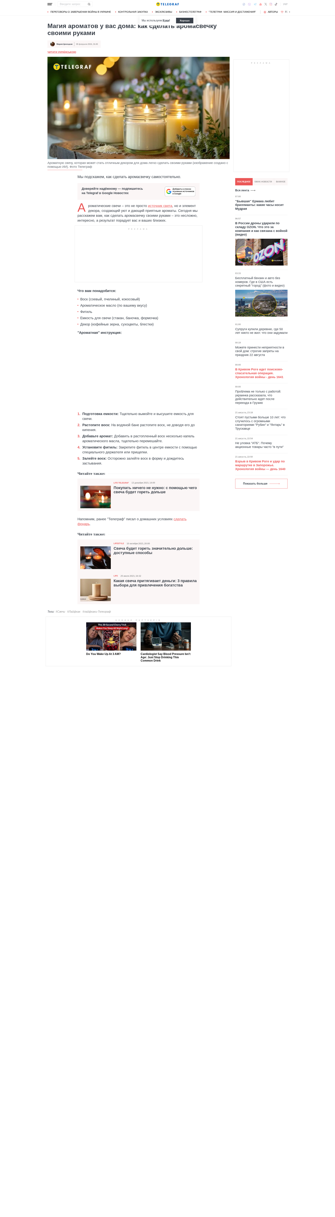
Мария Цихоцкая (64, 44)
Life (116, 576)
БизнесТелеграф (190, 11)
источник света (160, 206)
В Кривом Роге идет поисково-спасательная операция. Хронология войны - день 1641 (259, 373)
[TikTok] (276, 4)
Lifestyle (119, 543)
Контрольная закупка (133, 11)
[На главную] (167, 4)
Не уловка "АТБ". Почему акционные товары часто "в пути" (259, 445)
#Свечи (60, 611)
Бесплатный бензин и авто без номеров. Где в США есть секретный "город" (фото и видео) (260, 281)
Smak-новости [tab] (263, 182)
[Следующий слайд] (289, 12)
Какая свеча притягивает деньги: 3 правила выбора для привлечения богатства (155, 583)
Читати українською (61, 52)
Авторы (273, 11)
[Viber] (249, 4)
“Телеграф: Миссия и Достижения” (232, 11)
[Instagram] (270, 4)
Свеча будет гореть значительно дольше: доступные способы (153, 550)
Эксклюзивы (163, 11)
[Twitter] (265, 4)
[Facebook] (243, 4)
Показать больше (255, 483)
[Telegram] (255, 4)
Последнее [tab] (244, 182)
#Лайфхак (73, 611)
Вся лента (242, 190)
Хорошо (185, 20)
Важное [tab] (280, 182)
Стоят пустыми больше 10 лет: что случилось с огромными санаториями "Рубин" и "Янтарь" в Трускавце (260, 423)
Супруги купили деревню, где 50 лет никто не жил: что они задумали (261, 331)
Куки (166, 20)
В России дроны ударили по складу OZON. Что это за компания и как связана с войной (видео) (261, 229)
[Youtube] (260, 4)
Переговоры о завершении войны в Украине (80, 11)
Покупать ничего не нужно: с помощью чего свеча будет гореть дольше (155, 490)
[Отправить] (88, 4)
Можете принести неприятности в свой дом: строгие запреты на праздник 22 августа (259, 351)
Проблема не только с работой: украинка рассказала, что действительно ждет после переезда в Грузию (258, 397)
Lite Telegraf (121, 483)
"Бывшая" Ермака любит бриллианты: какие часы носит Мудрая (259, 204)
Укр (285, 4)
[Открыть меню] (50, 4)
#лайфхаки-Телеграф (97, 611)
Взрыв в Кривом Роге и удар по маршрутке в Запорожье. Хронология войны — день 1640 (260, 465)
